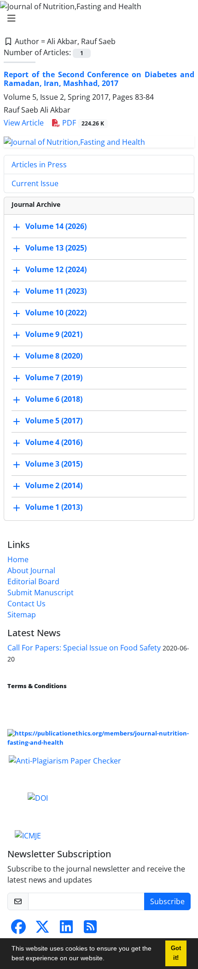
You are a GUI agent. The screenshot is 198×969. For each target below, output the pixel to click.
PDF (82, 123)
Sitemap (21, 615)
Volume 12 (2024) (56, 269)
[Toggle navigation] (96, 18)
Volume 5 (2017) (53, 421)
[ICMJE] (28, 835)
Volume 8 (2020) (53, 356)
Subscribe (167, 901)
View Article (24, 123)
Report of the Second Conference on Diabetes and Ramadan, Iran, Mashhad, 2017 (99, 78)
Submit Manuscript (40, 592)
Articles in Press (39, 165)
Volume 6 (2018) (53, 399)
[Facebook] (18, 929)
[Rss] (90, 929)
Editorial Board (33, 581)
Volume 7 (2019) (53, 377)
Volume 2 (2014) (53, 485)
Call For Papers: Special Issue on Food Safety (84, 648)
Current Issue (35, 183)
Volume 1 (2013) (53, 507)
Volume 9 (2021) (53, 334)
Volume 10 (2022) (56, 313)
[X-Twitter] (42, 929)
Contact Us (26, 603)
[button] (107, 959)
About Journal (31, 570)
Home (18, 559)
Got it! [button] (176, 953)
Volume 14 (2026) (56, 226)
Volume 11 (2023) (56, 291)
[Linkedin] (66, 929)
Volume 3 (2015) (53, 464)
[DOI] (38, 797)
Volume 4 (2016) (53, 442)
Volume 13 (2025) (56, 248)
